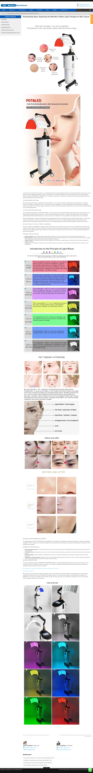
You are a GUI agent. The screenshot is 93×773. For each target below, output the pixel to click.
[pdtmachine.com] (15, 7)
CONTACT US (64, 10)
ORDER (55, 10)
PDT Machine (22, 10)
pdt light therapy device (6, 27)
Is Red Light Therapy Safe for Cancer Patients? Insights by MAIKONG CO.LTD (39, 757)
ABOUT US (12, 10)
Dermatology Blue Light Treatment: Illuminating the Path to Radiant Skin (38, 762)
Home (2, 13)
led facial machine (5, 22)
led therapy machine (5, 24)
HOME (3, 10)
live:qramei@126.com (64, 749)
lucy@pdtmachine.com (85, 6)
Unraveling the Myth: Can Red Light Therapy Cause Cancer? (36, 735)
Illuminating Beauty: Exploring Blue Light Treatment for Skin (35, 765)
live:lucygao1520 (30, 749)
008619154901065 (83, 4)
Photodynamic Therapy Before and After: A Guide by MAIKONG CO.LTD (38, 760)
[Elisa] (25, 744)
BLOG (6, 13)
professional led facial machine (7, 30)
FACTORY (39, 10)
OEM (47, 10)
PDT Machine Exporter (28, 571)
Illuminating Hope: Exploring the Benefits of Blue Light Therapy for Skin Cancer (41, 568)
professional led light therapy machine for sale (10, 32)
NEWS (31, 10)
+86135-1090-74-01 (30, 747)
